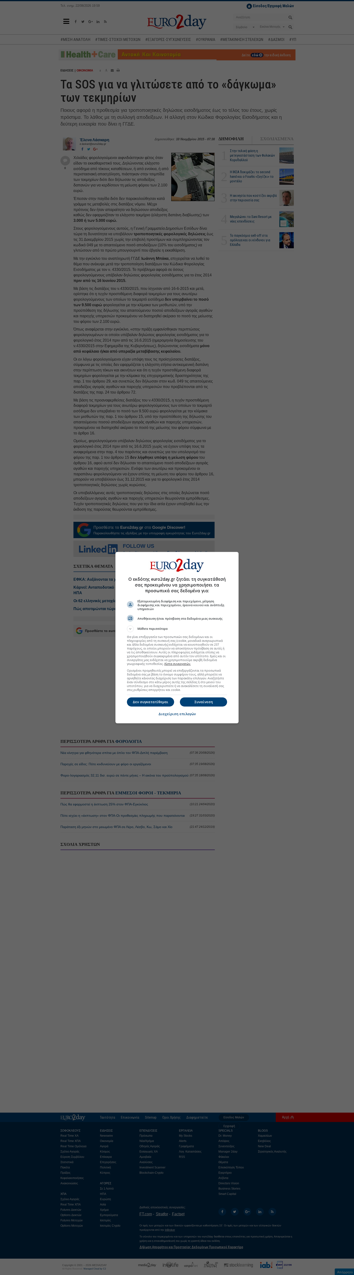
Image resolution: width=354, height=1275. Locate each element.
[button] (177, 628)
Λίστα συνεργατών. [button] (177, 664)
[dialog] (177, 637)
